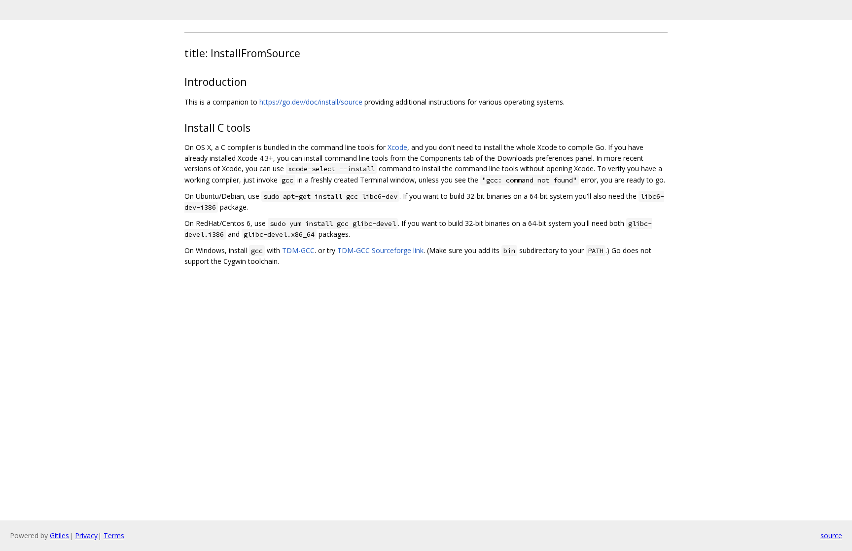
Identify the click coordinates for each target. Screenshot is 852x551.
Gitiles (59, 535)
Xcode (397, 147)
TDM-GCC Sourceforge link (380, 250)
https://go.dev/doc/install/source (310, 102)
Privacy (86, 535)
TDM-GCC (298, 250)
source (831, 535)
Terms (114, 535)
